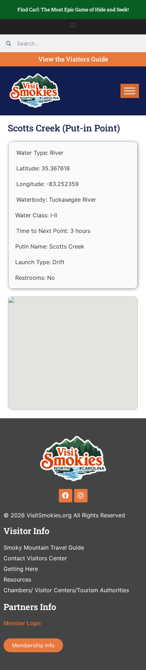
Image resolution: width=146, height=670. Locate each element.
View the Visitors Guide (73, 59)
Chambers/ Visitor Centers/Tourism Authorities (66, 590)
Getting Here (21, 568)
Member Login (22, 623)
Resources (17, 579)
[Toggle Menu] (129, 90)
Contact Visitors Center (35, 558)
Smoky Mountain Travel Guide (44, 547)
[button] (73, 25)
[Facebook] (65, 495)
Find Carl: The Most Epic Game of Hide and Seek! (73, 9)
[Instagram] (81, 495)
